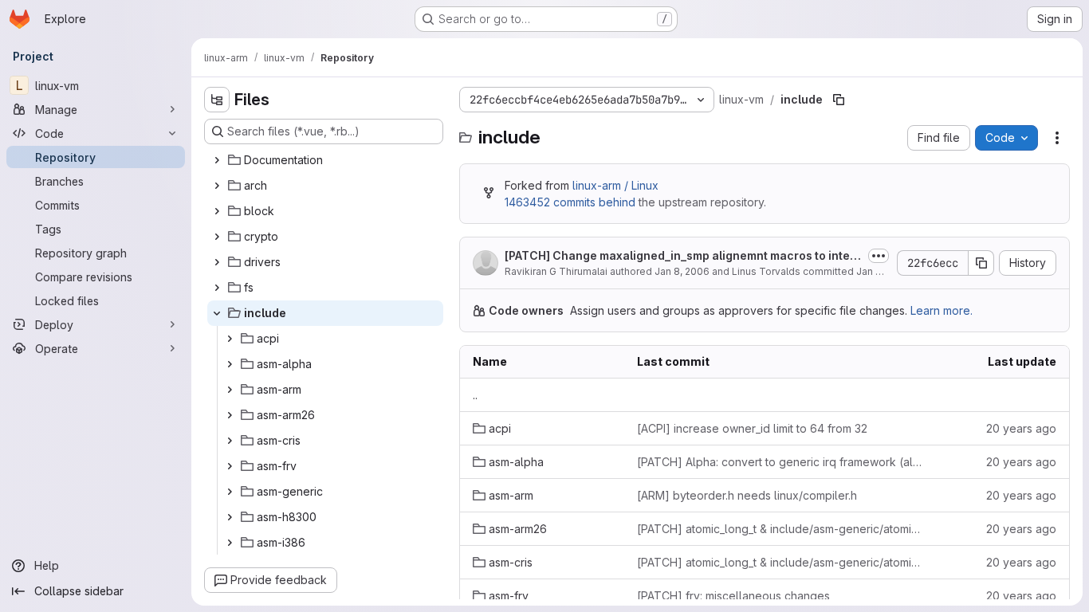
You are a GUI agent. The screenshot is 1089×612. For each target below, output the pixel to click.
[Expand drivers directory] (216, 262)
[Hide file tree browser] (217, 99)
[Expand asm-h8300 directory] (229, 517)
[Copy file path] (838, 99)
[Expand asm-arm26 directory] (229, 415)
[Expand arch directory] (216, 185)
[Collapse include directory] (216, 313)
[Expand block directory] (216, 211)
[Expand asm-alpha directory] (229, 364)
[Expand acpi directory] (229, 338)
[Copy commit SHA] (981, 263)
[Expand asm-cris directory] (229, 440)
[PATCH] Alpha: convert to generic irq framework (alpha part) (780, 462)
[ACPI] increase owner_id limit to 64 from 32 (752, 428)
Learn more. (941, 310)
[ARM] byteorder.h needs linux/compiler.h (747, 495)
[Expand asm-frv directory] (229, 466)
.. (475, 395)
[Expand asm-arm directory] (229, 389)
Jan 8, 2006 (682, 271)
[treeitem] (325, 160)
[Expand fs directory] (216, 287)
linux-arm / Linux (615, 185)
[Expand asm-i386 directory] (229, 542)
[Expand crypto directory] (216, 236)
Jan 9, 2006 (883, 271)
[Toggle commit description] (878, 256)
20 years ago (1021, 428)
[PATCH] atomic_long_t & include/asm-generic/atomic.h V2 (780, 529)
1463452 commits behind (570, 202)
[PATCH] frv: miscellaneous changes (733, 595)
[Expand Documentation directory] (216, 160)
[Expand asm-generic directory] (229, 491)
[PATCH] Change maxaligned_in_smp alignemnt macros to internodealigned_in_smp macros (683, 256)
